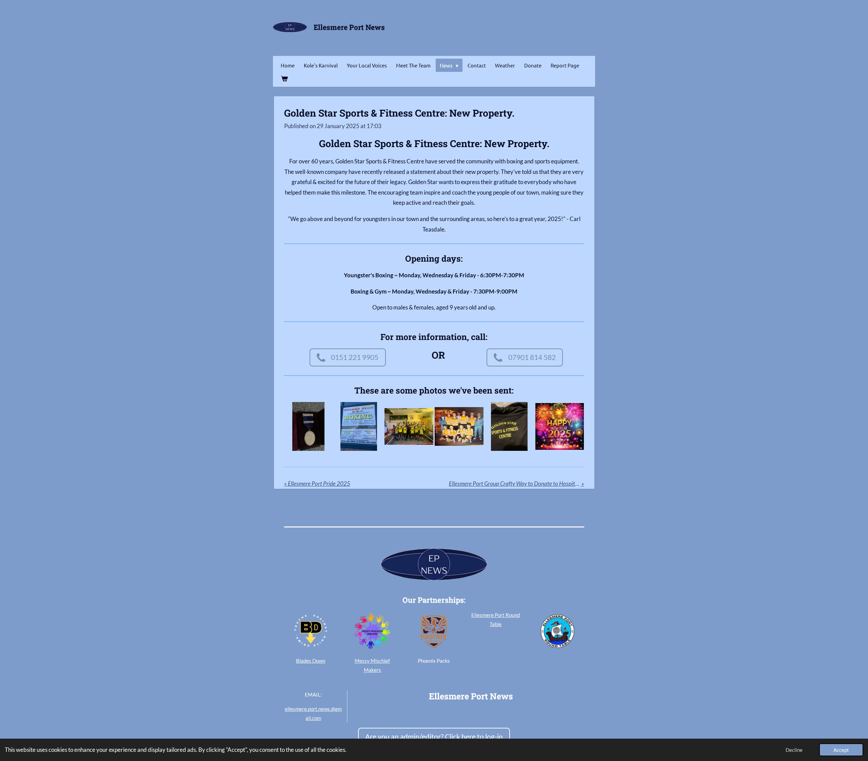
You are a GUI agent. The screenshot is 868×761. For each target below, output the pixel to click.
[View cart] (284, 78)
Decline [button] (794, 750)
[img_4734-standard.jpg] (409, 426)
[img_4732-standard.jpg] (509, 426)
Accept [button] (841, 750)
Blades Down (310, 661)
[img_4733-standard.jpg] (459, 426)
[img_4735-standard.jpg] (359, 426)
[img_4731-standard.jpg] (559, 426)
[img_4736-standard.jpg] (308, 426)
